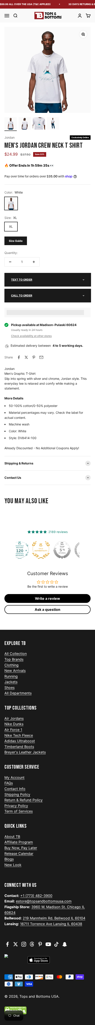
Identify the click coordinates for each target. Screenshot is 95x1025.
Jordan (9, 137)
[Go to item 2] (25, 124)
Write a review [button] (47, 598)
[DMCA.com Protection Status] (47, 1010)
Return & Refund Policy (23, 800)
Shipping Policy (17, 794)
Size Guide (16, 240)
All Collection (15, 653)
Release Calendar (18, 853)
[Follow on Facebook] (7, 944)
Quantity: (11, 253)
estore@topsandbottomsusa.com (44, 901)
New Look (12, 865)
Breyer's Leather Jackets (25, 752)
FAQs (8, 783)
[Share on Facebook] (19, 357)
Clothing (11, 665)
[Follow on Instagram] (24, 944)
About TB (12, 836)
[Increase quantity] (33, 261)
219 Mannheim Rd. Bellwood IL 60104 (54, 918)
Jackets (10, 682)
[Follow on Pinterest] (40, 944)
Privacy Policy (16, 805)
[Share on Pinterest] (34, 357)
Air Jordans (14, 718)
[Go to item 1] (10, 124)
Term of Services (18, 811)
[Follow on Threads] (32, 944)
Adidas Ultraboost (19, 741)
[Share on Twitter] (26, 357)
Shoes (9, 687)
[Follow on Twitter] (16, 944)
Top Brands (13, 659)
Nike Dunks (13, 724)
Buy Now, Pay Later (20, 848)
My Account (14, 777)
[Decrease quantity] (10, 261)
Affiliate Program (18, 842)
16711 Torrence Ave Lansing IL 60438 (51, 924)
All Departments (18, 693)
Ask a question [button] (47, 609)
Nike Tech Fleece (18, 735)
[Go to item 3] (39, 124)
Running (11, 676)
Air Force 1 (13, 729)
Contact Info (14, 788)
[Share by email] (41, 357)
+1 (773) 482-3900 (36, 895)
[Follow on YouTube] (48, 944)
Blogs (9, 859)
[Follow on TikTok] (56, 944)
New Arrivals (15, 670)
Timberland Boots (19, 746)
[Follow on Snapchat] (65, 944)
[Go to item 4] (53, 124)
